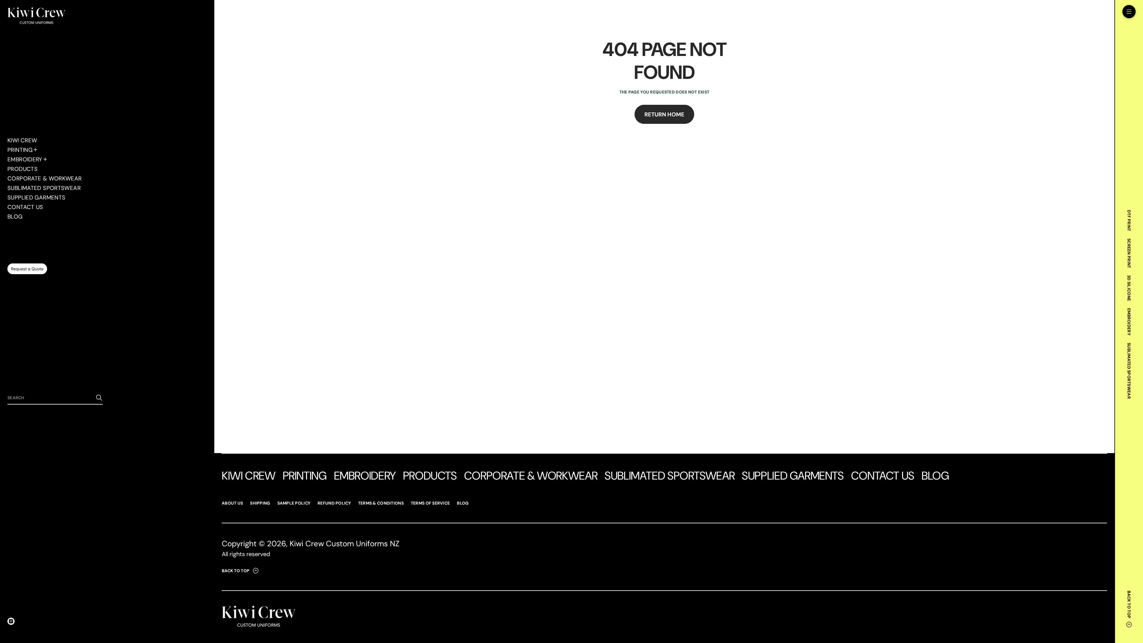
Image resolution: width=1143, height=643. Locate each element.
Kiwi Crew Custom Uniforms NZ (344, 544)
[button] (55, 398)
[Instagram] (11, 621)
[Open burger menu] (1129, 11)
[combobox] (50, 397)
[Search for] (99, 397)
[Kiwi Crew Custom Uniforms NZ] (36, 16)
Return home (664, 114)
